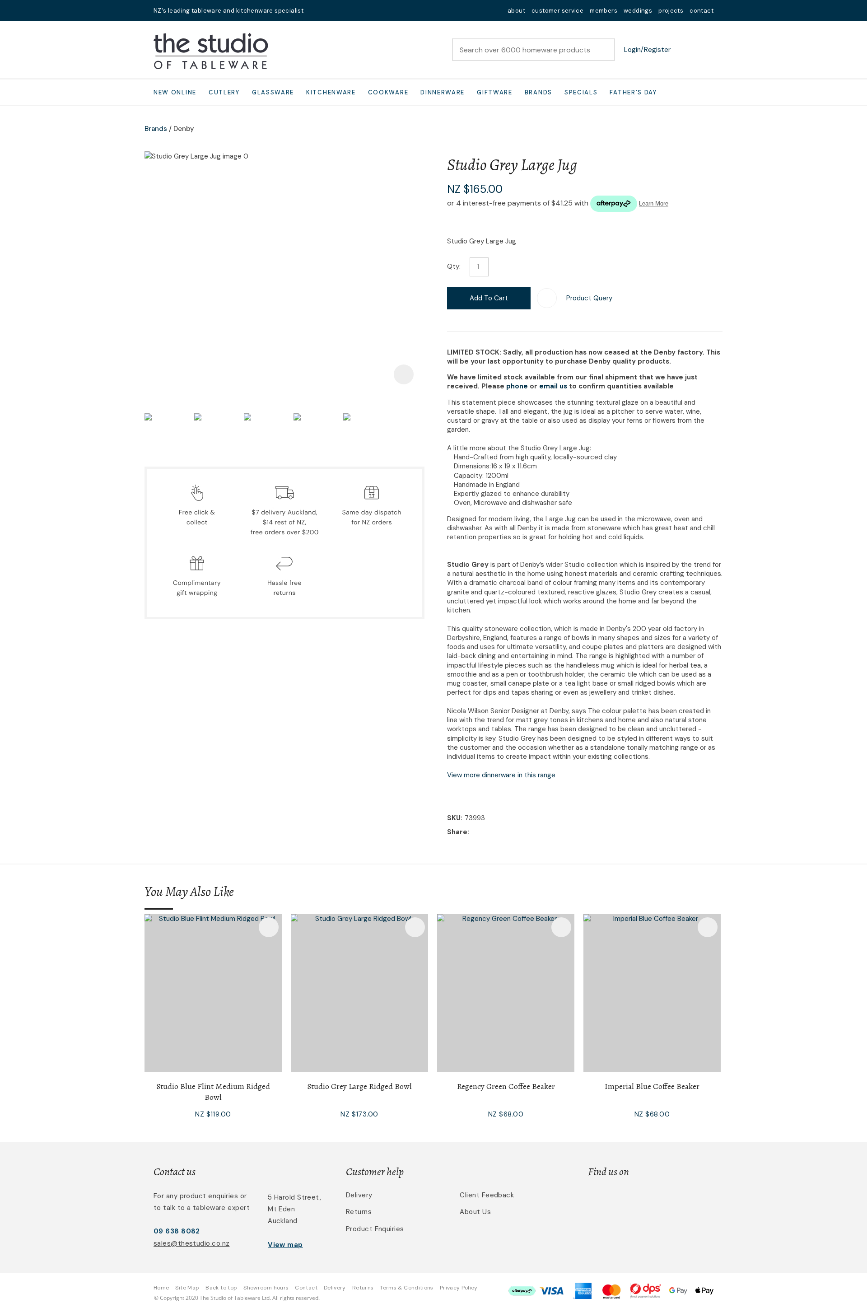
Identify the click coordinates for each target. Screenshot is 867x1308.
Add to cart (489, 298)
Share (457, 831)
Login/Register (647, 49)
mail (316, 10)
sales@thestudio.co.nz (191, 1243)
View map (285, 1244)
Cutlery (224, 92)
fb (327, 10)
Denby (183, 128)
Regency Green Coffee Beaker (506, 1086)
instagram (339, 10)
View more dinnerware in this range (501, 775)
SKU (454, 817)
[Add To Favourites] (547, 298)
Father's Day (633, 92)
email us (553, 386)
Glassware (273, 92)
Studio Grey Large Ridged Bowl (359, 1086)
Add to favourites (269, 927)
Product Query (589, 298)
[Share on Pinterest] (513, 832)
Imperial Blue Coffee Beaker (652, 1086)
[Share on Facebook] (473, 832)
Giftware (495, 92)
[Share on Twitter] (485, 832)
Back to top (221, 1287)
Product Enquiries (375, 1228)
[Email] (499, 832)
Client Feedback (487, 1195)
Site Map (187, 1287)
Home (161, 1287)
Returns (359, 1211)
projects (670, 10)
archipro (675, 1200)
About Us (475, 1211)
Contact (306, 1287)
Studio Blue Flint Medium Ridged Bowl (213, 1091)
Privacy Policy (459, 1287)
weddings (638, 10)
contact (701, 10)
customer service (557, 10)
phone (517, 386)
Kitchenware (331, 92)
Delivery (359, 1195)
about (516, 10)
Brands (538, 92)
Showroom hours (266, 1287)
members (603, 10)
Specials (581, 92)
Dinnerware (442, 92)
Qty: (454, 266)
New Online (175, 92)
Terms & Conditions (406, 1287)
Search (604, 49)
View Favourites (684, 49)
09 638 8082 (177, 1231)
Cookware (388, 92)
